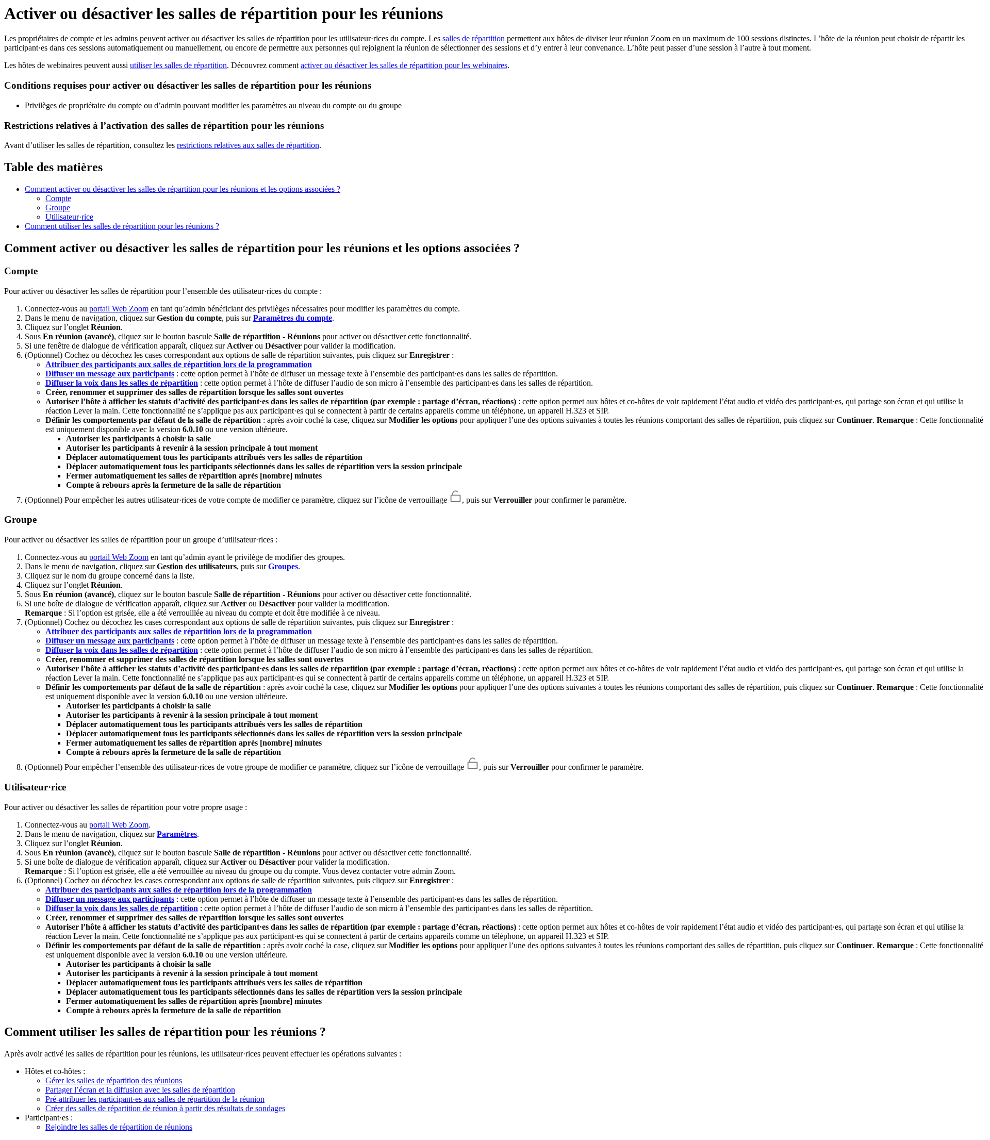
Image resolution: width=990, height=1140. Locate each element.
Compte (58, 198)
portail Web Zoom (118, 308)
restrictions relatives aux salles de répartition (248, 145)
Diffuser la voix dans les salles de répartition (121, 382)
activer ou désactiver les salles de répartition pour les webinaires (404, 65)
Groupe (57, 207)
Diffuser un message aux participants (109, 373)
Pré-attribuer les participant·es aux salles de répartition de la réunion (155, 1099)
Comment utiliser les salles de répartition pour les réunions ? (122, 226)
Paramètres (177, 834)
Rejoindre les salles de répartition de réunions (118, 1126)
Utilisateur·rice (69, 216)
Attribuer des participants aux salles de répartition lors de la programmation (178, 364)
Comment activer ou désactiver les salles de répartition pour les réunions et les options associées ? (182, 189)
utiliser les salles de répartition (178, 65)
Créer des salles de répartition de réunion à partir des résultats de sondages (165, 1108)
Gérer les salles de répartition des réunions (113, 1080)
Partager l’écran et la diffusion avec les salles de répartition (140, 1089)
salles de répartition (473, 38)
